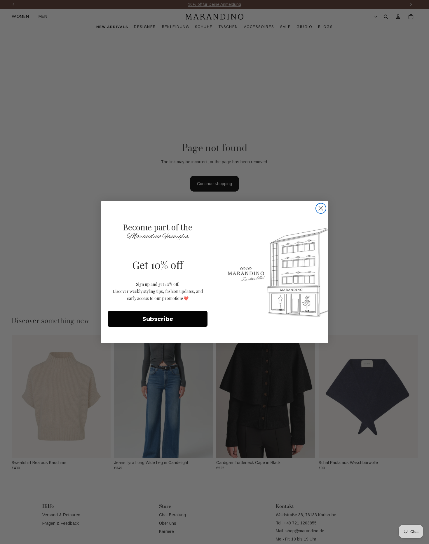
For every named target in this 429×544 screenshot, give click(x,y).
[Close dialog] (321, 208)
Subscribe (157, 319)
